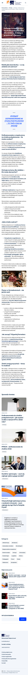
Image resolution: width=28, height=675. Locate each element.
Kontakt (4, 663)
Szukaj (23, 619)
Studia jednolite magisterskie (9, 658)
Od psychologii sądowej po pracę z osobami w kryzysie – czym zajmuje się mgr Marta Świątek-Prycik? (17, 587)
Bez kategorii (19, 546)
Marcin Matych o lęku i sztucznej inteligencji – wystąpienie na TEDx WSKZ (17, 597)
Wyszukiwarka (8, 615)
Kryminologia (6, 555)
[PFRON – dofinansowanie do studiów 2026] (14, 436)
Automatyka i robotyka (8, 546)
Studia (18, 559)
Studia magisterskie (6, 656)
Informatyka (22, 552)
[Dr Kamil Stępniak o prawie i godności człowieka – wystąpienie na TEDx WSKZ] (5, 606)
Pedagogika (5, 559)
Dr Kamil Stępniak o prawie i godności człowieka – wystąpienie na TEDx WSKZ (16, 607)
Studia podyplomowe (7, 652)
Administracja (6, 542)
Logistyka (14, 555)
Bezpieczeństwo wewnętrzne (9, 549)
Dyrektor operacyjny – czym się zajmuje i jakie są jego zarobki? (17, 575)
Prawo (12, 559)
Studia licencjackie (6, 654)
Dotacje (10, 7)
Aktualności (5, 478)
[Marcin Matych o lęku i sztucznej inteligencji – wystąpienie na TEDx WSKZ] (5, 596)
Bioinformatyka (6, 552)
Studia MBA (4, 660)
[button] (2, 3)
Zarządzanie (14, 562)
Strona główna (5, 7)
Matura (20, 555)
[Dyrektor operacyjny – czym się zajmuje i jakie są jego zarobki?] (14, 463)
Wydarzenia (5, 562)
